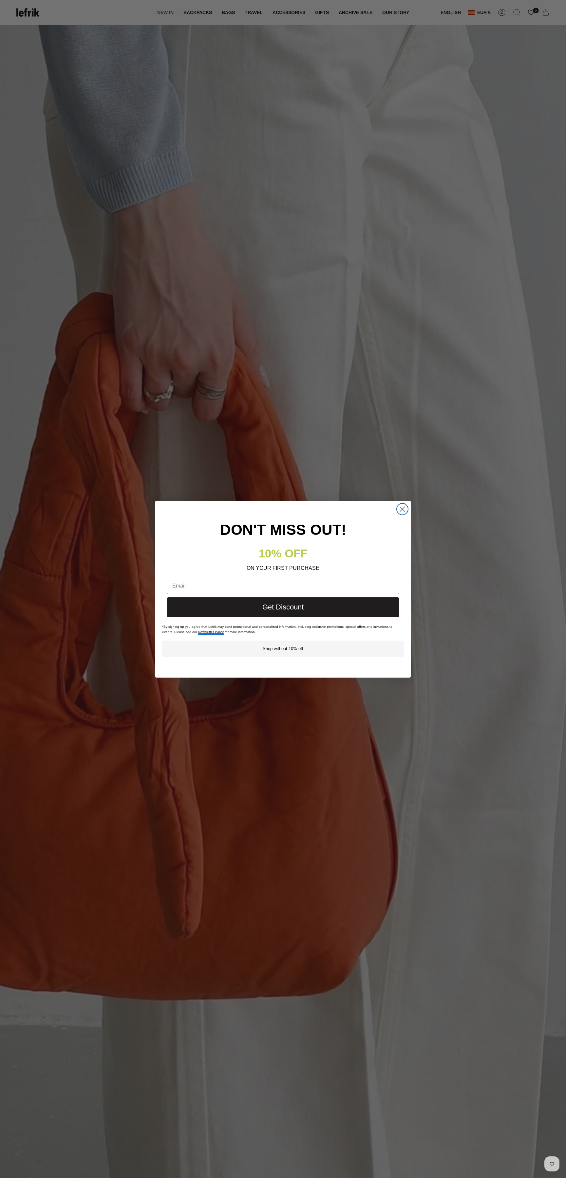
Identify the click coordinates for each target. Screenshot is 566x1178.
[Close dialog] (402, 509)
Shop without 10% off (283, 648)
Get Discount (283, 607)
